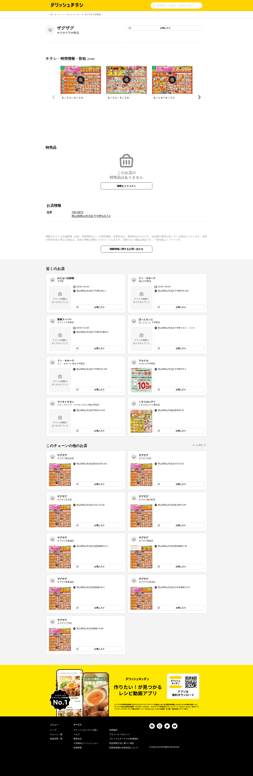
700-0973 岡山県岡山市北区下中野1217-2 (91, 214)
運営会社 (77, 739)
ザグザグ (77, 14)
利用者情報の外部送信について (123, 747)
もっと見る (198, 445)
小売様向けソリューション (85, 743)
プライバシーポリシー (119, 734)
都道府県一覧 (56, 739)
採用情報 (77, 747)
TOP (51, 14)
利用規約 (113, 730)
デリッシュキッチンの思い (85, 730)
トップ (53, 730)
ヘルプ (76, 734)
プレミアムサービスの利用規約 (123, 739)
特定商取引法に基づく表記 (121, 743)
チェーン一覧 (63, 14)
